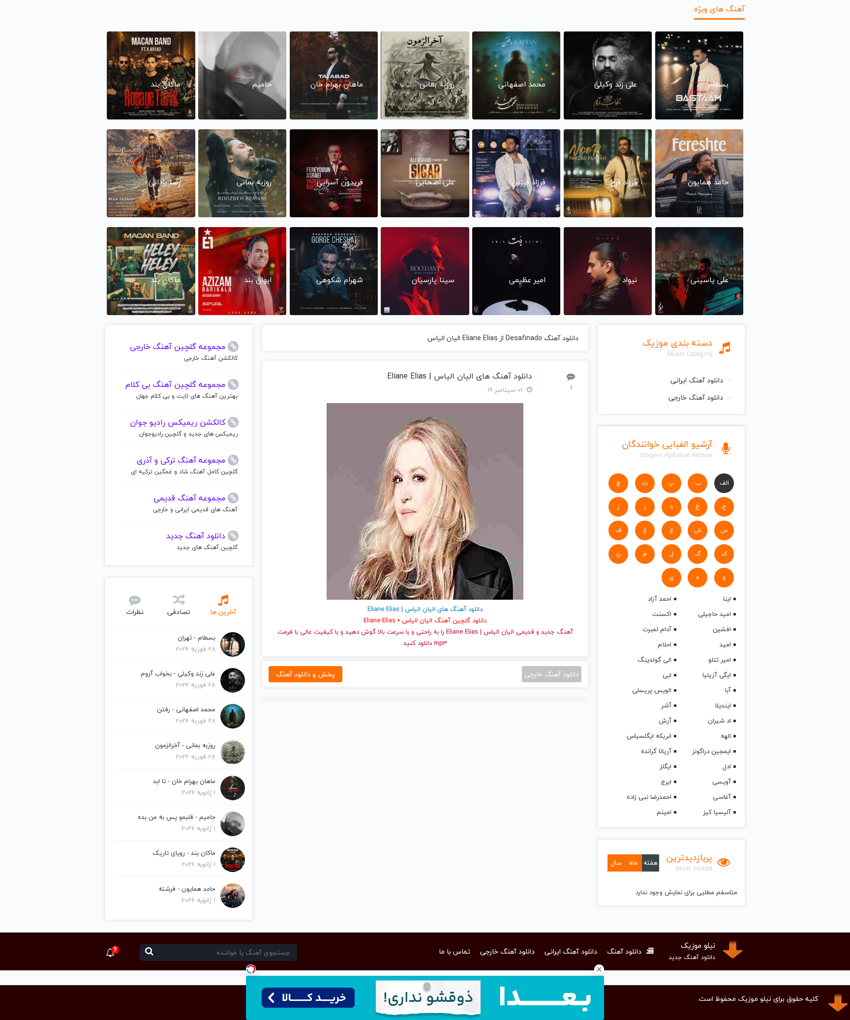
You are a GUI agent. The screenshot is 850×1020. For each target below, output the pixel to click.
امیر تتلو (719, 659)
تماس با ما (454, 951)
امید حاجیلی (714, 614)
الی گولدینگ (654, 659)
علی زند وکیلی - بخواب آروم (178, 673)
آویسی (721, 781)
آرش (665, 720)
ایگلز (665, 766)
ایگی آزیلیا (716, 675)
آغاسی (722, 796)
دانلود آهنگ (624, 951)
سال (616, 862)
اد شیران (719, 720)
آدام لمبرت (656, 629)
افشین (722, 629)
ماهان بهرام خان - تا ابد (184, 781)
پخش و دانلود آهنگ (305, 674)
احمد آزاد (659, 598)
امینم (664, 812)
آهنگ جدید (557, 631)
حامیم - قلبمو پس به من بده (176, 817)
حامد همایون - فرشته (186, 888)
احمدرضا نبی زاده (649, 796)
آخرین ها (223, 612)
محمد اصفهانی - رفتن (186, 709)
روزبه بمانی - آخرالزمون (185, 745)
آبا (728, 690)
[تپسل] (251, 969)
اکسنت (661, 614)
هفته (650, 862)
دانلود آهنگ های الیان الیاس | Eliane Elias (459, 376)
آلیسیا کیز (717, 812)
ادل (727, 766)
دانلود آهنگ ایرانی (696, 380)
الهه (726, 735)
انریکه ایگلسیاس (649, 735)
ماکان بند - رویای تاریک (183, 852)
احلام (664, 644)
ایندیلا (723, 705)
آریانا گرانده (656, 751)
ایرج (666, 781)
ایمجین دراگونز (711, 751)
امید (725, 644)
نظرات (135, 612)
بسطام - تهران (196, 637)
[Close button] (599, 969)
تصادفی (178, 612)
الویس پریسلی (651, 690)
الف (724, 483)
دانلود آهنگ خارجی (695, 397)
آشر (666, 705)
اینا (727, 598)
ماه (633, 862)
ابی (667, 675)
